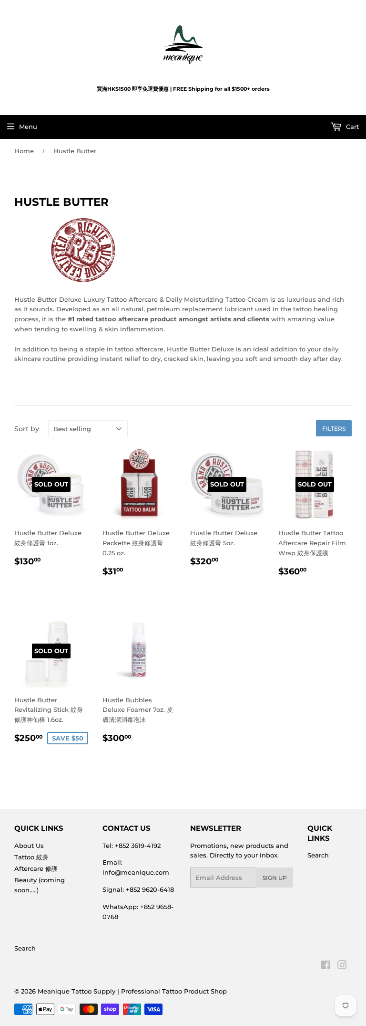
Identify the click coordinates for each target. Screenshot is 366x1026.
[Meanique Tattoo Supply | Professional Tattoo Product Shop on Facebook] (326, 966)
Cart (351, 126)
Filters (334, 428)
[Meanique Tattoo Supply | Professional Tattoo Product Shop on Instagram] (342, 966)
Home (24, 151)
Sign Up (275, 877)
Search (318, 855)
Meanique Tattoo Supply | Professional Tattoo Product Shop (132, 991)
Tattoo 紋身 (31, 857)
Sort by (26, 428)
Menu (28, 126)
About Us (29, 845)
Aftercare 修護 (36, 868)
